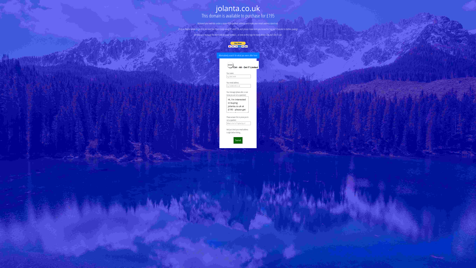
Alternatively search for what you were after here (238, 55)
